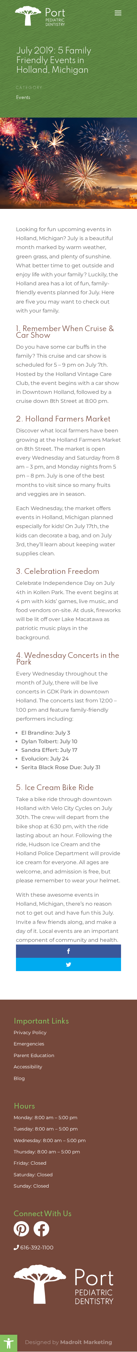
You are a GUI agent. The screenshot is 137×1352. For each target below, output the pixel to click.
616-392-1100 (36, 1247)
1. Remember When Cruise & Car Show (65, 332)
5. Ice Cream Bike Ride (55, 788)
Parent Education (34, 1055)
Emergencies (29, 1044)
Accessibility (28, 1067)
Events (23, 97)
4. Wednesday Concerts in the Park (67, 659)
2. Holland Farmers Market (63, 419)
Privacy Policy (30, 1033)
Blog (19, 1078)
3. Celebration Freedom (57, 572)
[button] (8, 1343)
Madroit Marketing (86, 1342)
